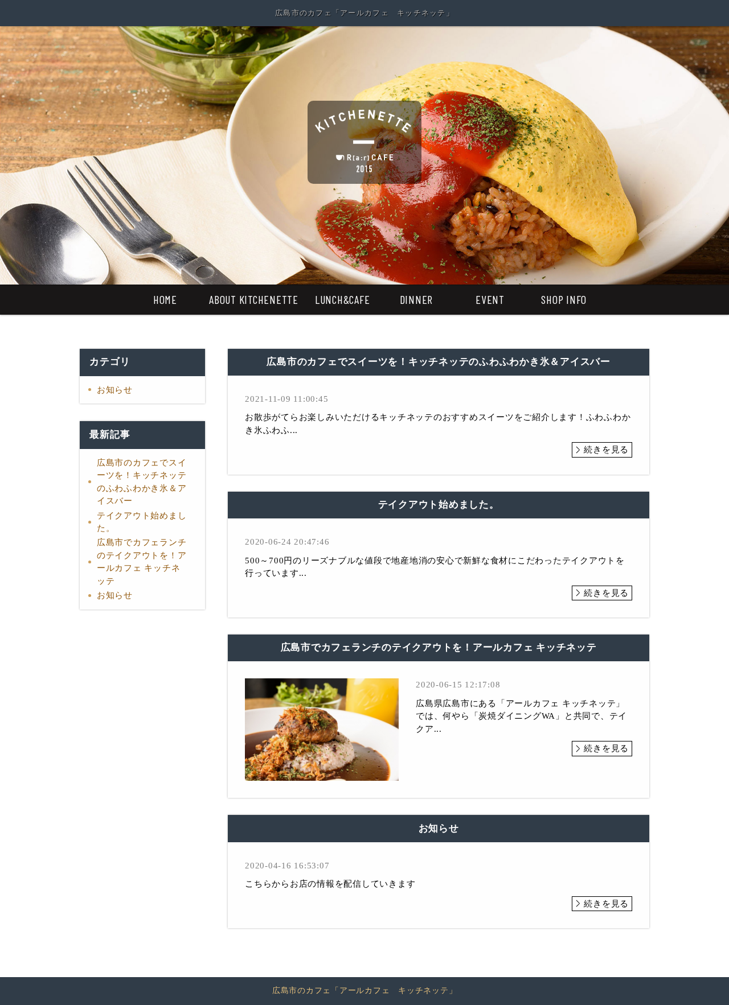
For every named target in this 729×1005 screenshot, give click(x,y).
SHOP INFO (564, 299)
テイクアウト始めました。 (142, 522)
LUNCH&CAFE (342, 299)
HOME (165, 299)
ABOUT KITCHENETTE (253, 299)
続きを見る (606, 449)
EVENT (490, 299)
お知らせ (115, 389)
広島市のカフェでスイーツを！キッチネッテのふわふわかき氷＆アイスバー (142, 482)
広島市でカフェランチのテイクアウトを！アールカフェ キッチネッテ (142, 562)
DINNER (416, 299)
